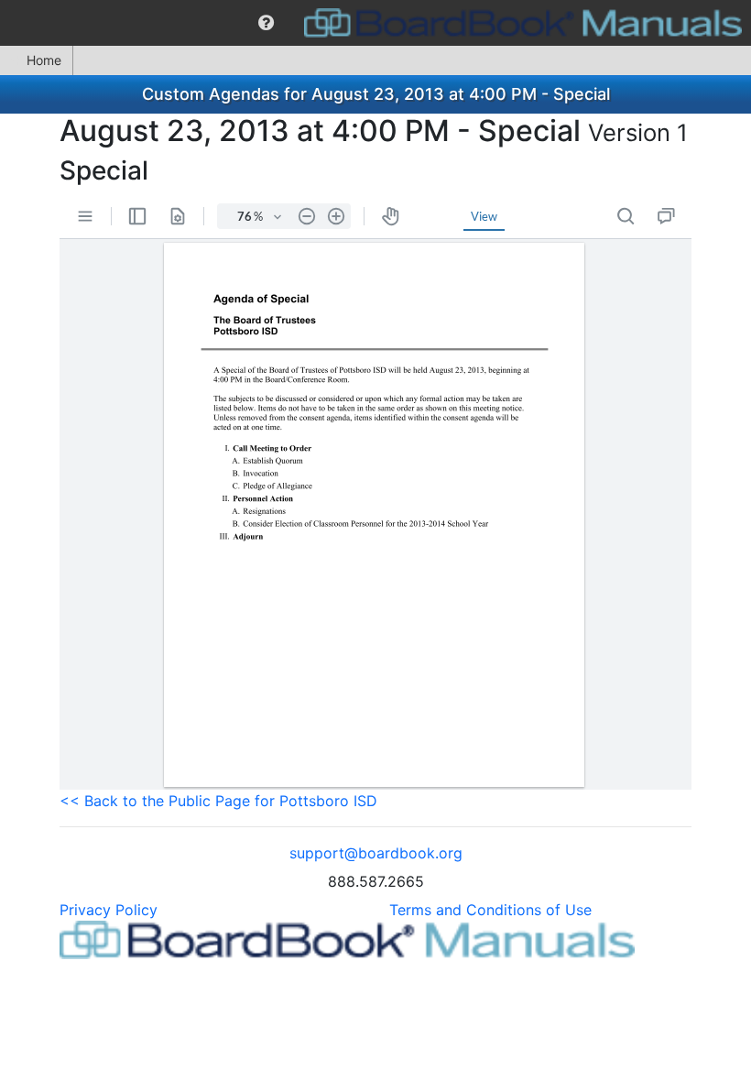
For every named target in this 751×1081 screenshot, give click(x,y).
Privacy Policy (109, 910)
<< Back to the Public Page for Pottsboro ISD (218, 801)
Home (44, 60)
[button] (266, 23)
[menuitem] (266, 23)
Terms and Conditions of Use (490, 910)
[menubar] (375, 23)
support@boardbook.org (376, 853)
